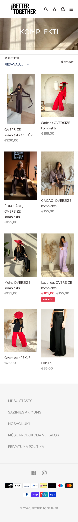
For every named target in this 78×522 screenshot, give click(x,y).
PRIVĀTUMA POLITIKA (26, 446)
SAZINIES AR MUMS (24, 412)
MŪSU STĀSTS (20, 401)
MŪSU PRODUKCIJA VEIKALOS (33, 435)
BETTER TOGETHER (44, 508)
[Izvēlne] (71, 8)
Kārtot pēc (11, 58)
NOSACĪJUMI (19, 424)
